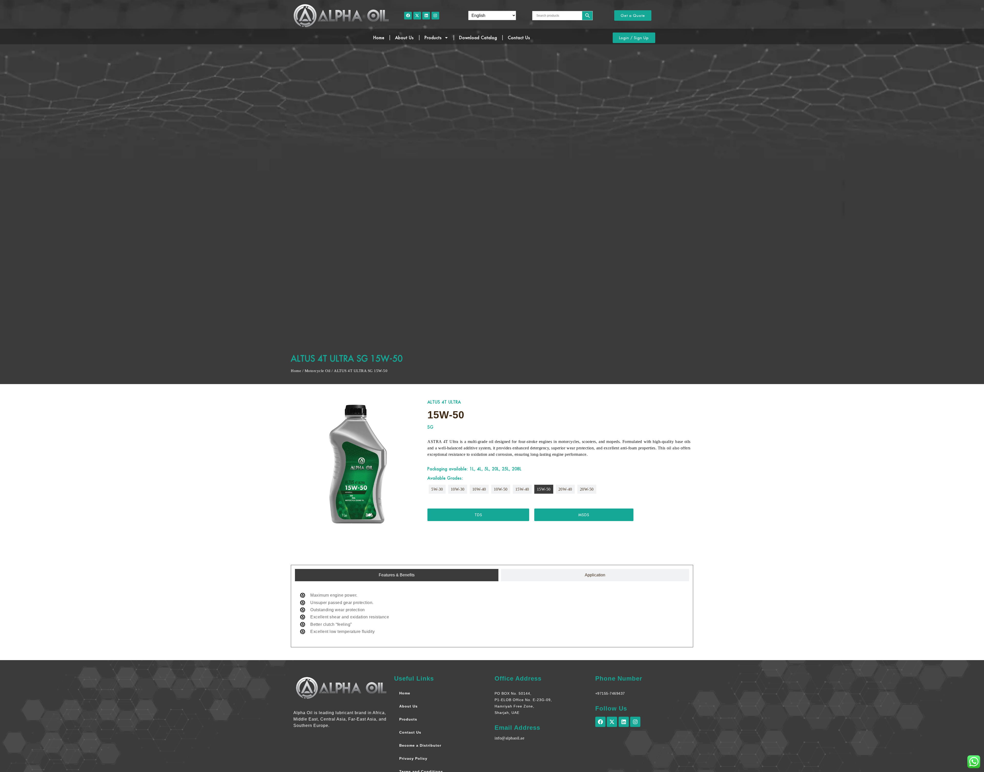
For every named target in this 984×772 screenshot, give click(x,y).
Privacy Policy (413, 758)
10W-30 (458, 489)
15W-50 (544, 489)
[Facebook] (408, 15)
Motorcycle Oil (318, 371)
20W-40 (565, 489)
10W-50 (501, 489)
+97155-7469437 (610, 693)
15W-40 (522, 489)
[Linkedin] (426, 15)
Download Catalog (478, 37)
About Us (404, 37)
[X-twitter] (417, 15)
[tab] (396, 575)
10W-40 (479, 489)
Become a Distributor (420, 745)
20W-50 (587, 489)
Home (378, 37)
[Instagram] (435, 15)
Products (433, 37)
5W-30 (437, 489)
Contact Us (519, 37)
